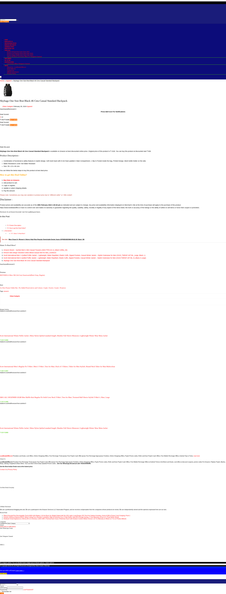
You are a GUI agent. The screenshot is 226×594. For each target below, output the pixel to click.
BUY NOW (13, 120)
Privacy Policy (11, 73)
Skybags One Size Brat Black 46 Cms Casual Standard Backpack (27, 260)
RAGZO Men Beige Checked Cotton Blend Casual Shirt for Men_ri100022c (30, 253)
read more (197, 456)
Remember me (6, 591)
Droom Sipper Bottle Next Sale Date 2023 (20, 55)
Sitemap (47, 565)
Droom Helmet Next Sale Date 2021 (18, 52)
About (6, 65)
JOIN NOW (3, 573)
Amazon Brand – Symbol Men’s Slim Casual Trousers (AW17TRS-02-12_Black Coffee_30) (35, 250)
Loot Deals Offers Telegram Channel (18, 63)
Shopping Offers (9, 62)
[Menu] (0, 77)
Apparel (8, 81)
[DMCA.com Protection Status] (13, 484)
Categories (3, 523)
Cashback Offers (9, 47)
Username (3, 588)
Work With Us (9, 41)
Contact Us (10, 70)
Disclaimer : (8, 231)
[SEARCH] (17, 20)
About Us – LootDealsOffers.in (16, 67)
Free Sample (8, 58)
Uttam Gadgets (8, 106)
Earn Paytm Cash (9, 48)
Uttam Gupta (39, 565)
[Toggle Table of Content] (1, 221)
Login (2, 593)
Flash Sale (7, 50)
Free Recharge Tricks (10, 43)
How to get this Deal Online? (17, 228)
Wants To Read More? (19, 233)
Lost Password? (28, 589)
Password (3, 589)
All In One (7, 60)
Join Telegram (4, 21)
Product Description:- (15, 225)
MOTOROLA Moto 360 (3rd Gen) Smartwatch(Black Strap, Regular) (22, 275)
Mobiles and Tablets (10, 45)
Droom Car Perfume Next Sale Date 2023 (20, 53)
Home (6, 40)
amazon (6, 291)
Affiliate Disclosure (13, 72)
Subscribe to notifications (8, 526)
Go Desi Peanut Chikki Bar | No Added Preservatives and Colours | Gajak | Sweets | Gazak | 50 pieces (33, 288)
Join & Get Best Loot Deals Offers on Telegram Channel (24, 56)
